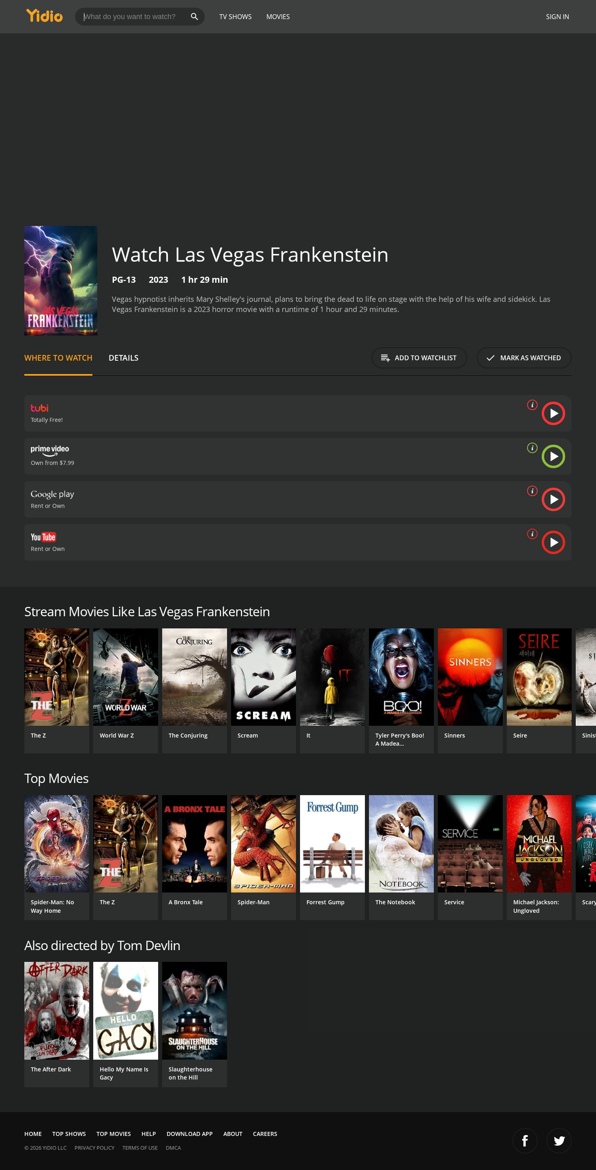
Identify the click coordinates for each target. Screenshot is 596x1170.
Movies (278, 16)
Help (148, 1134)
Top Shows (69, 1134)
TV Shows (235, 16)
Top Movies (113, 1134)
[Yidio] (44, 18)
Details (123, 357)
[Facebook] (525, 1140)
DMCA (173, 1147)
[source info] (531, 405)
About (232, 1134)
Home (33, 1134)
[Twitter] (559, 1140)
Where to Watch (58, 357)
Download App (190, 1134)
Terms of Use (140, 1147)
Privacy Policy (94, 1147)
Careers (265, 1134)
